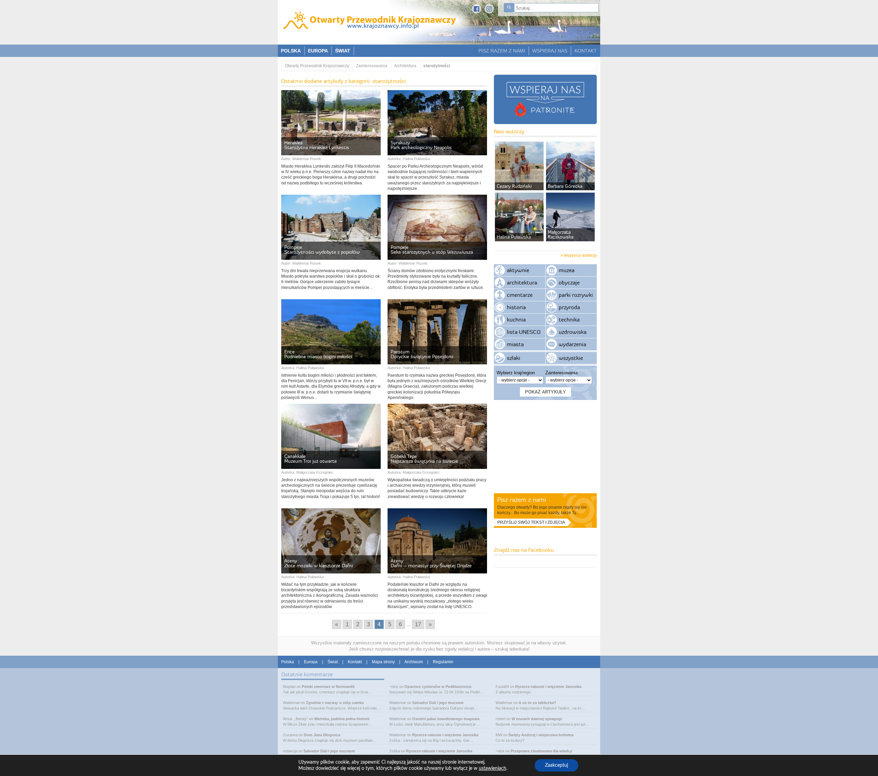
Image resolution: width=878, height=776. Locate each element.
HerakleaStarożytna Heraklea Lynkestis (316, 145)
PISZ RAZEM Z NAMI (501, 50)
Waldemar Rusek (306, 159)
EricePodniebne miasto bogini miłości (318, 354)
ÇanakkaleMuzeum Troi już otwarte (310, 458)
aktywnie (518, 270)
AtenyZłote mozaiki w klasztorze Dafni (318, 563)
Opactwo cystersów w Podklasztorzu (438, 686)
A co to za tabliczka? (537, 703)
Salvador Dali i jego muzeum (329, 751)
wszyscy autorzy (580, 255)
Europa (311, 661)
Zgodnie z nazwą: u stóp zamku (335, 703)
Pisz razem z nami (521, 500)
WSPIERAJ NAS (549, 50)
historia (516, 307)
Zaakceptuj (556, 765)
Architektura (405, 65)
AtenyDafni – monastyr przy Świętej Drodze (431, 563)
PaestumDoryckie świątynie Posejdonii (422, 354)
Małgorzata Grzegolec (314, 472)
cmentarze (520, 294)
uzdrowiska (572, 331)
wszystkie (571, 357)
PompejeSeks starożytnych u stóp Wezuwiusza (432, 249)
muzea (566, 270)
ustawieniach (492, 768)
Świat (333, 661)
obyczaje (569, 282)
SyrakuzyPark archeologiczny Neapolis (421, 145)
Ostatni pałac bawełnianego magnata (445, 719)
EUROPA (318, 50)
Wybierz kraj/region (516, 372)
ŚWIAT (342, 50)
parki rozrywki (576, 294)
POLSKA (291, 50)
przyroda (569, 307)
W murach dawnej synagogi (537, 719)
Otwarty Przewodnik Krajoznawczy (317, 65)
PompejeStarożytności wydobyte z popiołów (322, 249)
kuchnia (516, 319)
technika (569, 319)
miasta (515, 344)
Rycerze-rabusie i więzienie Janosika (445, 735)
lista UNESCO (524, 331)
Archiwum (413, 661)
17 (418, 624)
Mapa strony (383, 661)
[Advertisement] (545, 446)
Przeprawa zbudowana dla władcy (541, 751)
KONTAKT (585, 50)
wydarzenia (572, 344)
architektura (522, 282)
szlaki (513, 357)
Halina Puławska (416, 159)
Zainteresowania (371, 65)
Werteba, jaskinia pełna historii (341, 719)
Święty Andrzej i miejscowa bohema (540, 735)
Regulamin (443, 661)
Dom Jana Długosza (322, 735)
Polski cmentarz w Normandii (328, 686)
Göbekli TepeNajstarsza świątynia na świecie (424, 458)
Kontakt (355, 661)
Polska (287, 661)
